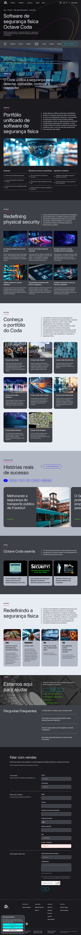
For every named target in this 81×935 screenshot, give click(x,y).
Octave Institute (47, 700)
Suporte (38, 2)
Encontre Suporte (64, 910)
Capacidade (45, 783)
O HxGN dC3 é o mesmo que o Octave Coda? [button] (57, 710)
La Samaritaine (35, 480)
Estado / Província (47, 842)
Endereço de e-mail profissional (50, 810)
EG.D (28, 480)
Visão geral (5, 44)
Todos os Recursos (39, 907)
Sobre (43, 2)
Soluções (28, 43)
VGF (6, 480)
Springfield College (46, 480)
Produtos (13, 2)
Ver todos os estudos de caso (52, 466)
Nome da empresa (46, 826)
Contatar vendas (64, 907)
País (43, 834)
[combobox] (56, 838)
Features (21, 43)
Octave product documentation (51, 694)
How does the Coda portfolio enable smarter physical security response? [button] (56, 719)
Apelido (44, 802)
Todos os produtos (26, 907)
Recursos (29, 2)
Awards (44, 43)
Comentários (46, 867)
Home (5, 10)
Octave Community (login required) (52, 697)
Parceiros (50, 913)
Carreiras (50, 916)
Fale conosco (74, 2)
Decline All (13, 927)
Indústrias (21, 2)
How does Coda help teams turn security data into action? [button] (57, 738)
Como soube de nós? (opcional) (50, 853)
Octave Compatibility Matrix (50, 703)
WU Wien (21, 480)
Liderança (50, 910)
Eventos (37, 910)
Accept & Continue (12, 924)
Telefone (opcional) (46, 818)
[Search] (60, 3)
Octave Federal (51, 919)
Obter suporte (53, 689)
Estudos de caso (36, 44)
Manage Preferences (13, 930)
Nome (43, 794)
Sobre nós (50, 907)
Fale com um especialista (69, 43)
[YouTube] (27, 924)
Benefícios (12, 43)
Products (10, 10)
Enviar (45, 889)
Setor (43, 775)
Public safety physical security (21, 10)
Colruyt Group (13, 480)
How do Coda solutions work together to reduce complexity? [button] (57, 729)
